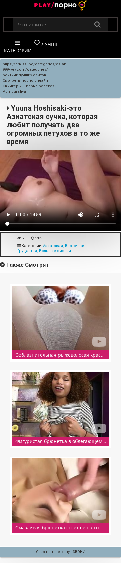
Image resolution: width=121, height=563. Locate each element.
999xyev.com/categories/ (25, 69)
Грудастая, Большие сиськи (44, 251)
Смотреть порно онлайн (25, 80)
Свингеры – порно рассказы (30, 86)
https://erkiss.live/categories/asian (34, 64)
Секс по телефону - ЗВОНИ (60, 552)
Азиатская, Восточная (64, 246)
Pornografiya (14, 91)
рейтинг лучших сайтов (24, 75)
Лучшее (50, 44)
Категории (18, 50)
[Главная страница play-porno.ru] (60, 6)
